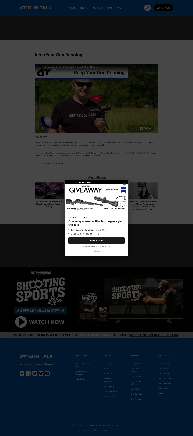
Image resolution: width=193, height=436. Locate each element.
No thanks (96, 251)
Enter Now (96, 240)
